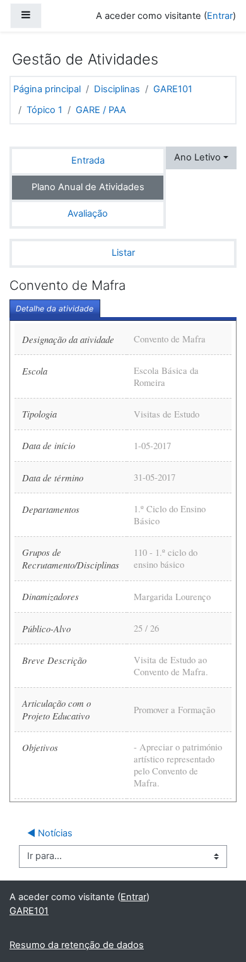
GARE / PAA (101, 110)
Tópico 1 (44, 110)
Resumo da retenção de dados (76, 945)
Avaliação (87, 213)
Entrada (88, 160)
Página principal (47, 89)
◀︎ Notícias (50, 833)
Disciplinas (117, 89)
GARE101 (172, 89)
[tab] (54, 308)
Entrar (220, 15)
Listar (123, 252)
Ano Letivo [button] (197, 157)
